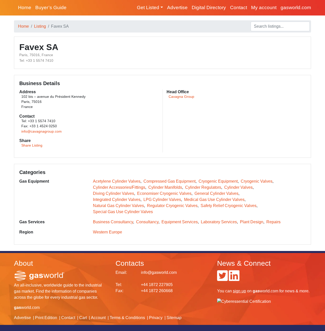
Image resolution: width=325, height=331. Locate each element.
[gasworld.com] (39, 276)
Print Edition (46, 318)
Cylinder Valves (238, 187)
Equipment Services (179, 222)
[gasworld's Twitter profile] (222, 279)
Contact (238, 7)
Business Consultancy (113, 222)
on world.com (255, 291)
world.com (27, 307)
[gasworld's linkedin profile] (234, 279)
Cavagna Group (181, 97)
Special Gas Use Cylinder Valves (123, 212)
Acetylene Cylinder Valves (116, 181)
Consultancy (147, 222)
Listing (40, 26)
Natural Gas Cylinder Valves (118, 205)
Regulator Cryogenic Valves (172, 205)
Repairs (273, 222)
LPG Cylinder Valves (162, 199)
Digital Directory (209, 7)
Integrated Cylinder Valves (116, 199)
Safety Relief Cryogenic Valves (228, 205)
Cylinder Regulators (203, 187)
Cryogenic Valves (256, 181)
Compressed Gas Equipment (169, 181)
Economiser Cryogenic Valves (164, 193)
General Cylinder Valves (216, 193)
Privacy (155, 318)
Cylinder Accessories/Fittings (119, 187)
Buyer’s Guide (51, 7)
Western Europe (107, 232)
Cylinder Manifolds (165, 187)
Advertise (177, 7)
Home (24, 7)
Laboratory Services (219, 222)
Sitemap (174, 318)
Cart (83, 318)
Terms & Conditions (127, 318)
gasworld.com (296, 7)
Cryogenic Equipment (218, 181)
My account (264, 7)
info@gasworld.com (159, 272)
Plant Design (251, 222)
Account (98, 318)
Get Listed (148, 7)
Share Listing (31, 145)
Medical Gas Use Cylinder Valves (214, 199)
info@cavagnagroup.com (41, 131)
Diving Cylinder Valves (113, 193)
